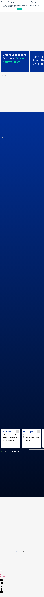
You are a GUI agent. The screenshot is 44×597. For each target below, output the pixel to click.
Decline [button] (24, 9)
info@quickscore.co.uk (2, 574)
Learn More (15, 451)
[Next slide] (8, 451)
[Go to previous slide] (3, 76)
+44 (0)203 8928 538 (2, 576)
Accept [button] (19, 9)
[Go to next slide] (6, 76)
